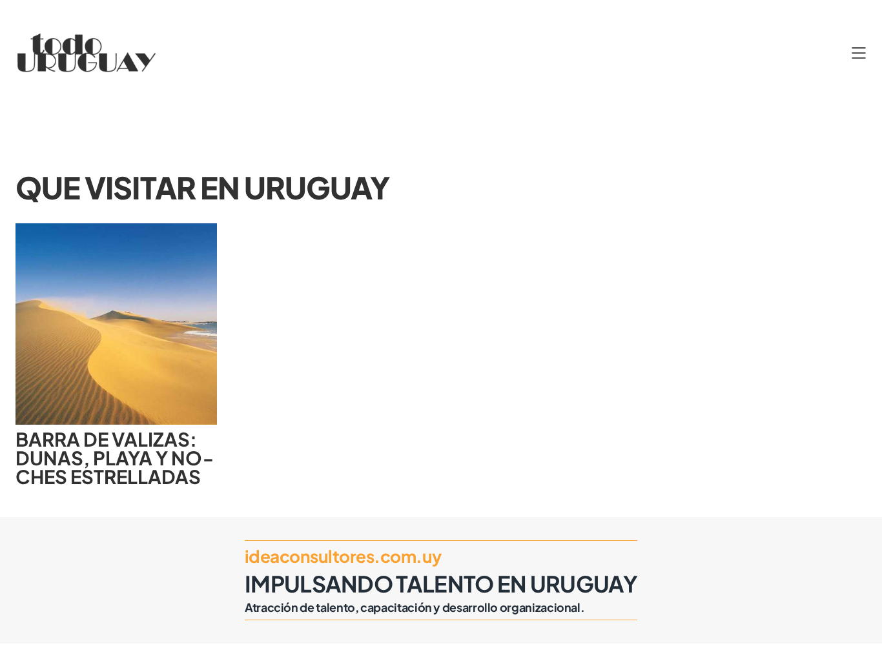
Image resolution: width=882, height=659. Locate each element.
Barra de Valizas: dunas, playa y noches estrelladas (114, 458)
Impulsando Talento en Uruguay (441, 583)
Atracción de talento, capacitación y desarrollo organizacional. (414, 607)
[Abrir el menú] (859, 53)
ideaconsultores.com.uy (343, 556)
